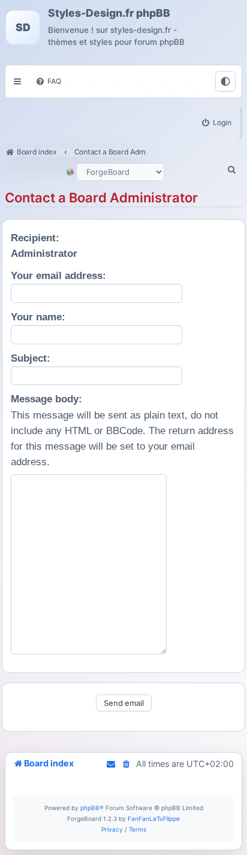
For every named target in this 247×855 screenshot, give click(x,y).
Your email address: (58, 275)
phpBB (90, 807)
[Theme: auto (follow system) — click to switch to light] (225, 81)
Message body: (46, 399)
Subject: (30, 358)
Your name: (38, 317)
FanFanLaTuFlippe (154, 818)
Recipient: (35, 238)
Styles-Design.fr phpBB (109, 13)
